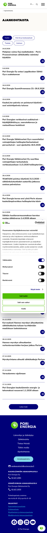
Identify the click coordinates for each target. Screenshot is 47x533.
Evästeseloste (13, 509)
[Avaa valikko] (43, 4)
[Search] (37, 4)
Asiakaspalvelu (23, 459)
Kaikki (7, 38)
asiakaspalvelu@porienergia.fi (22, 466)
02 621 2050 (16, 489)
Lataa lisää (23, 407)
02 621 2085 (16, 478)
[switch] (41, 267)
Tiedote (7, 43)
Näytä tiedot (35, 289)
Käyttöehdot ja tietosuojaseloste (20, 512)
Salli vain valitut (23, 302)
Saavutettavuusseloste (16, 506)
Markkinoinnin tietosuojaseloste (20, 515)
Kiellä (23, 309)
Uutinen (19, 43)
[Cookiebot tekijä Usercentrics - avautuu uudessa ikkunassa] (34, 222)
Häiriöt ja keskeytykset (23, 38)
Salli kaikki (23, 296)
